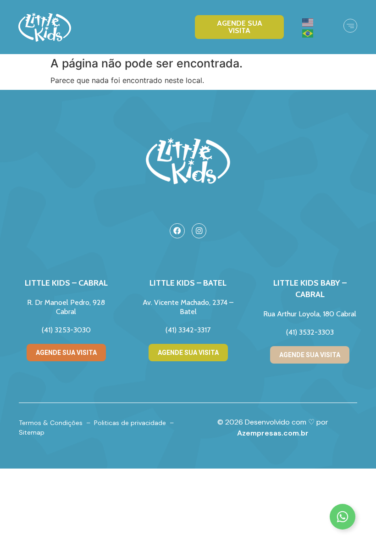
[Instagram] (199, 230)
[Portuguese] (308, 32)
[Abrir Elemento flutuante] (342, 517)
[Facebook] (177, 230)
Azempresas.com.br (273, 433)
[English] (308, 21)
